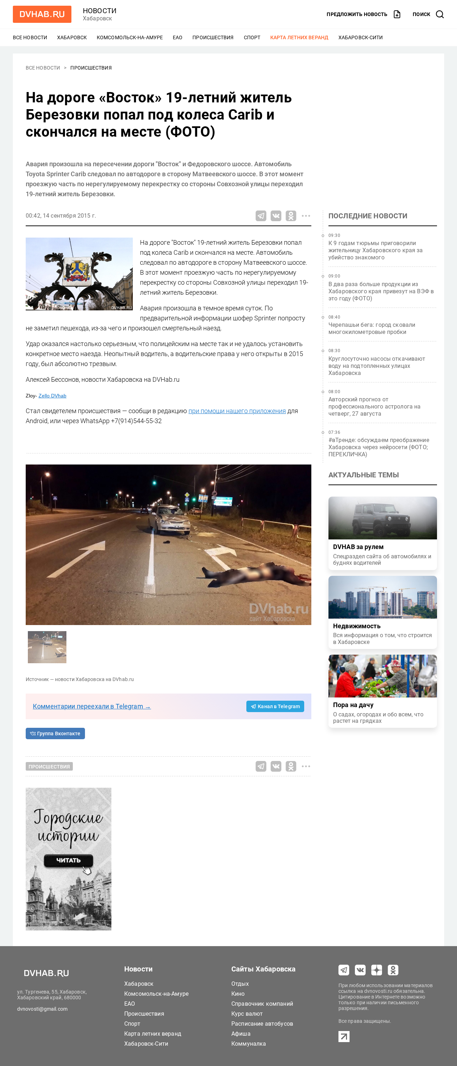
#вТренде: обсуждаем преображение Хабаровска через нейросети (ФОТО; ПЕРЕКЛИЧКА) (378, 447)
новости (99, 10)
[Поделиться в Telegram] (261, 215)
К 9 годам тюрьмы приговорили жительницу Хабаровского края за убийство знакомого (375, 250)
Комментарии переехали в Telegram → (92, 706)
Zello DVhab (52, 396)
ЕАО (177, 37)
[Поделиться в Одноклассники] (291, 215)
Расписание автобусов (262, 1023)
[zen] (376, 970)
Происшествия (212, 37)
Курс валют (247, 1013)
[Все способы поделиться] (306, 215)
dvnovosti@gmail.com (42, 1009)
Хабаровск (72, 37)
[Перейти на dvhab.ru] (42, 14)
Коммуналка (248, 1043)
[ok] (393, 970)
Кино (238, 993)
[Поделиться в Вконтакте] (276, 215)
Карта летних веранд (299, 37)
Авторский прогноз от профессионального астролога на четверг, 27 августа (374, 406)
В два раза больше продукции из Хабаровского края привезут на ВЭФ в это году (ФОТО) (381, 291)
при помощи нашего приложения (237, 411)
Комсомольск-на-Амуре (130, 37)
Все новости (30, 37)
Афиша (241, 1033)
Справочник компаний (262, 1003)
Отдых (240, 983)
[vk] (360, 970)
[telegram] (343, 970)
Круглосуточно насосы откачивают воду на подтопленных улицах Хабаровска (377, 365)
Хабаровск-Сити (360, 37)
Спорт (252, 37)
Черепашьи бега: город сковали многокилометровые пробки (371, 328)
